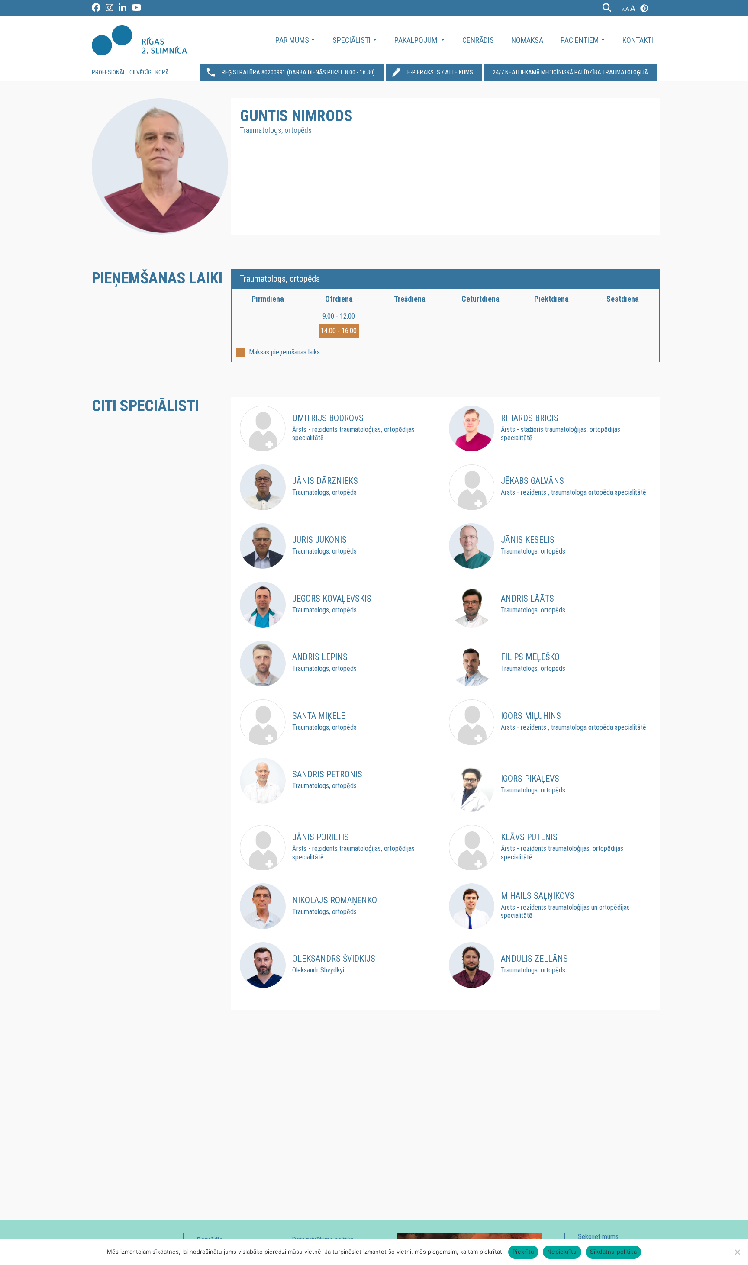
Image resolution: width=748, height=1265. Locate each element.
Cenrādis (478, 40)
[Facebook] (96, 9)
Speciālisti (351, 40)
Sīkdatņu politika (613, 1251)
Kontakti (637, 40)
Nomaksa (527, 40)
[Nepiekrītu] (737, 1252)
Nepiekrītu (562, 1251)
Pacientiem (580, 40)
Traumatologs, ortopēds (280, 279)
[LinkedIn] (123, 9)
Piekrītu (523, 1251)
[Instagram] (110, 9)
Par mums (292, 40)
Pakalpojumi (416, 40)
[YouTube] (137, 9)
